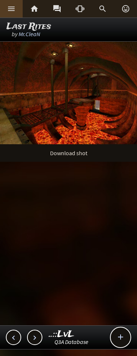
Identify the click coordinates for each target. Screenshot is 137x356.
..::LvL (61, 334)
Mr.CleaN (29, 34)
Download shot (68, 153)
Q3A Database (71, 341)
